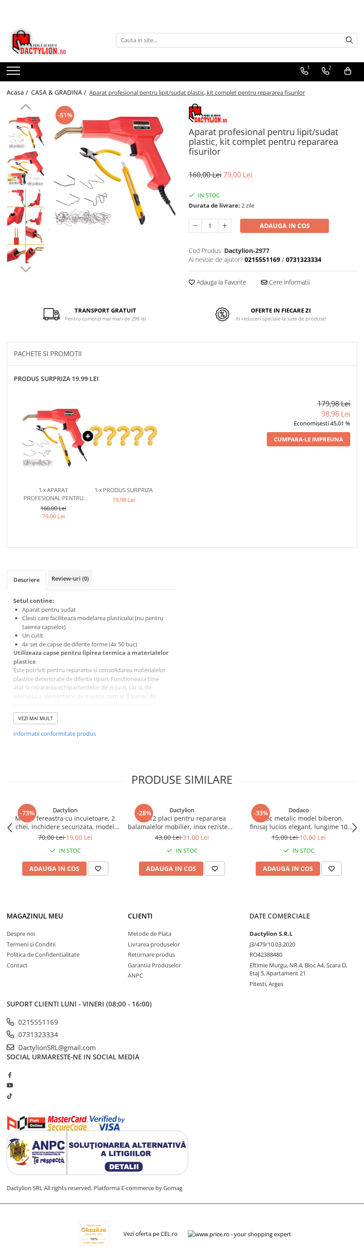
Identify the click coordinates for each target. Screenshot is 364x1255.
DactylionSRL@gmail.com (56, 1047)
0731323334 (37, 1034)
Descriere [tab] (26, 580)
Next (25, 268)
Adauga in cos (285, 225)
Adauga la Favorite (220, 282)
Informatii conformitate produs (54, 734)
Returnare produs (151, 954)
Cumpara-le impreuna (308, 439)
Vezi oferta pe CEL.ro (150, 1234)
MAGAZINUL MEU (35, 915)
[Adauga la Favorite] (98, 869)
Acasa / (18, 92)
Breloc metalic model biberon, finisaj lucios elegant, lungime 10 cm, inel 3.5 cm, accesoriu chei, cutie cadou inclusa (299, 822)
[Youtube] (9, 1085)
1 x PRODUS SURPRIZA (124, 490)
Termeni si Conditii (31, 944)
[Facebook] (9, 1075)
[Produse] (14, 73)
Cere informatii (288, 282)
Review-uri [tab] (70, 578)
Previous (25, 108)
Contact (17, 965)
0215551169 (37, 1022)
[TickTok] (9, 1096)
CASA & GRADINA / (59, 92)
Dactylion (65, 810)
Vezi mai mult (35, 718)
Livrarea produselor (154, 944)
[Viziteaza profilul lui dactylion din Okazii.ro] (94, 1234)
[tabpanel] (112, 167)
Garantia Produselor (154, 965)
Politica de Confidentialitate (43, 954)
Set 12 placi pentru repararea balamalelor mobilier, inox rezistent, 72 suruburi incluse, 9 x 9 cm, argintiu (182, 822)
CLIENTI (140, 915)
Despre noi (21, 934)
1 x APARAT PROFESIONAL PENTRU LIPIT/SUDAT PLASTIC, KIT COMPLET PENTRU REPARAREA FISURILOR (53, 494)
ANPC (135, 975)
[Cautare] (349, 40)
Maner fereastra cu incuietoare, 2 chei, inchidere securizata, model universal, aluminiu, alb (65, 822)
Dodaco (299, 810)
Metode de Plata (149, 934)
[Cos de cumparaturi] (347, 71)
